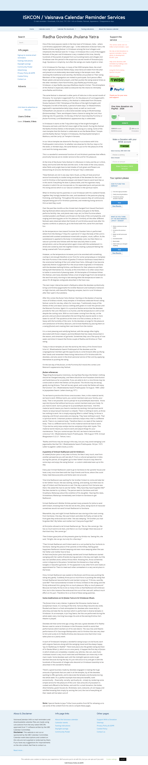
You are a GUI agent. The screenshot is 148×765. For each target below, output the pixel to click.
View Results (116, 206)
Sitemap (100, 722)
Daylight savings (24, 64)
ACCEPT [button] (123, 759)
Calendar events (44, 29)
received (116, 131)
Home (32, 29)
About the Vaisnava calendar (109, 29)
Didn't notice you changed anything (120, 244)
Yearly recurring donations (120, 194)
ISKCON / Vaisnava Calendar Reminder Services (74, 17)
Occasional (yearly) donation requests (118, 197)
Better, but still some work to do (120, 235)
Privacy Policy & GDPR (26, 73)
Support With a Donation (107, 719)
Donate (125, 123)
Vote (119, 203)
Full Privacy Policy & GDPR (74, 763)
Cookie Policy (23, 76)
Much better (116, 241)
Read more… (19, 750)
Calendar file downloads (65, 29)
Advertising (22, 70)
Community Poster (25, 67)
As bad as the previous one (119, 231)
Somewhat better (117, 238)
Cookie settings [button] (111, 759)
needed (116, 128)
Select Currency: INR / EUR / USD (120, 151)
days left (135, 128)
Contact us (22, 79)
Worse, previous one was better (120, 227)
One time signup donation (120, 191)
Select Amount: (115, 158)
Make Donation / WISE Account (124, 167)
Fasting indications (87, 29)
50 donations (135, 131)
